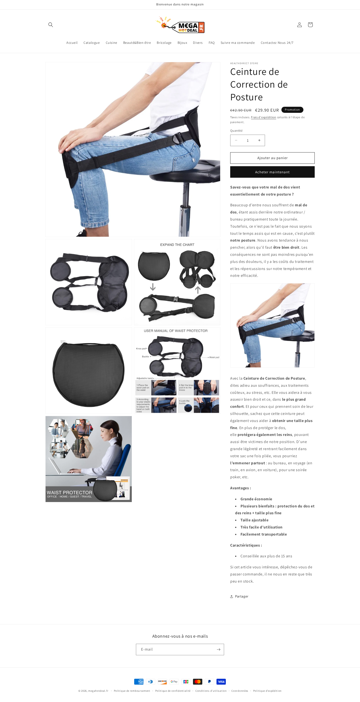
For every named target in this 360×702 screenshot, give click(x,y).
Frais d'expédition (263, 117)
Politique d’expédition (267, 690)
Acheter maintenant (272, 172)
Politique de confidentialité (173, 690)
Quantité (236, 131)
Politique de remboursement (132, 690)
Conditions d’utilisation (211, 690)
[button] (50, 24)
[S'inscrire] (218, 649)
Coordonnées (239, 690)
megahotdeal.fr (98, 690)
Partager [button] (242, 596)
